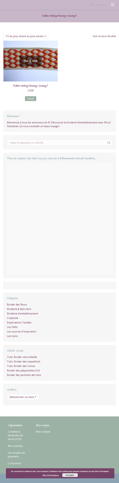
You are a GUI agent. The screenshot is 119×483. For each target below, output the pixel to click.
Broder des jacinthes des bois (24, 375)
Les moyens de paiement (16, 454)
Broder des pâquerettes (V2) (23, 370)
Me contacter (15, 446)
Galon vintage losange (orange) (30, 86)
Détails (30, 98)
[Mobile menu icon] (112, 4)
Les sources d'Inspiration (21, 331)
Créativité (12, 318)
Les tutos (12, 336)
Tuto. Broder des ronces (21, 366)
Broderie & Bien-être (19, 309)
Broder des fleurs (17, 304)
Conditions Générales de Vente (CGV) (15, 435)
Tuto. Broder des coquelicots (23, 361)
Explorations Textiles (19, 322)
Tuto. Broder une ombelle (22, 357)
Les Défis (12, 327)
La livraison (14, 463)
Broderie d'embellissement (22, 313)
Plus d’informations (51, 475)
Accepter (70, 475)
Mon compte (43, 431)
